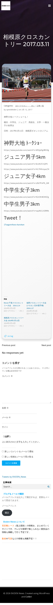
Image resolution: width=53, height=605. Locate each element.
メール (6, 417)
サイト (5, 427)
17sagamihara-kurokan (14, 224)
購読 (7, 512)
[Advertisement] (26, 260)
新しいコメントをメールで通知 (19, 451)
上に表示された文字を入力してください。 (21, 441)
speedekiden (11, 109)
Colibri (28, 596)
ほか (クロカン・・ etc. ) (25, 106)
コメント (7, 376)
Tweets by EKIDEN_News (14, 476)
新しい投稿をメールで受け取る (19, 456)
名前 (5, 407)
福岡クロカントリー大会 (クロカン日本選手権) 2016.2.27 (36, 305)
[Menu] (49, 6)
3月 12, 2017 (27, 109)
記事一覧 (40, 106)
